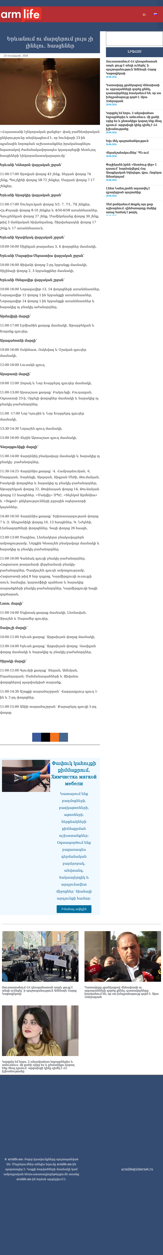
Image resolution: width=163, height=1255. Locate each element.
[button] (160, 3)
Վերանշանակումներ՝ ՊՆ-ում (127, 152)
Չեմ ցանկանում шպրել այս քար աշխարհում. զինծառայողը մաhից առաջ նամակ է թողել (131, 208)
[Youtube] (143, 3)
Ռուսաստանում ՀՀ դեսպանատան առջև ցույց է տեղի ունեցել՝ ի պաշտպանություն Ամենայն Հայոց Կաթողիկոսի (39, 990)
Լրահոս (134, 51)
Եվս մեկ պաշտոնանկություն (127, 140)
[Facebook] (131, 3)
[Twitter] (137, 3)
